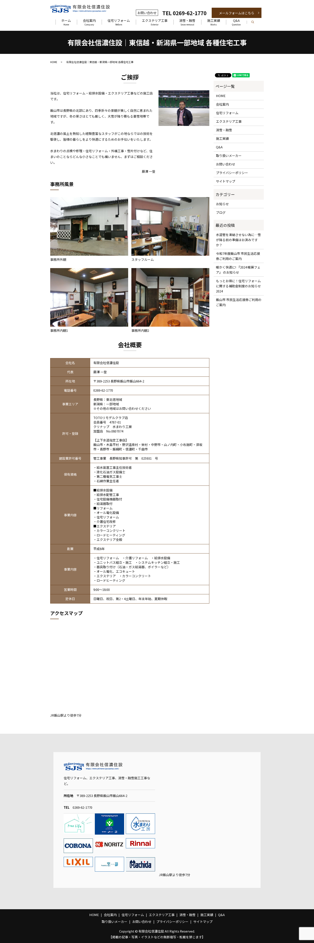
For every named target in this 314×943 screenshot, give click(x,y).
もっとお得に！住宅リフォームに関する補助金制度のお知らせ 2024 (239, 286)
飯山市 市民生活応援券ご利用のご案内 (238, 302)
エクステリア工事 (154, 22)
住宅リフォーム (118, 22)
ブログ (221, 212)
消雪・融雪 (187, 22)
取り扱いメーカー (229, 155)
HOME (53, 62)
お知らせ (222, 204)
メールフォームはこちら (236, 13)
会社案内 (89, 22)
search (256, 22)
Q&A (236, 22)
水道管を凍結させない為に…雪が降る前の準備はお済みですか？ (238, 239)
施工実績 (213, 22)
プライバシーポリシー (232, 172)
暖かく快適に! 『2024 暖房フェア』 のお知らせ (238, 269)
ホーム (66, 22)
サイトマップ (225, 181)
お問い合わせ (225, 164)
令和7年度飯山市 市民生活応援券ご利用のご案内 (238, 256)
